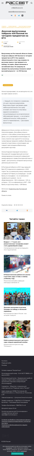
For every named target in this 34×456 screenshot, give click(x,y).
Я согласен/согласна (17, 453)
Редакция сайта (6, 363)
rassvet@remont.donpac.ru (17, 11)
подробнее (9, 448)
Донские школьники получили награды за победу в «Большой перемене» (15, 309)
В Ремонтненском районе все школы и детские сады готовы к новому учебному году (17, 276)
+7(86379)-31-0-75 (17, 8)
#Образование (8, 85)
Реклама (4, 365)
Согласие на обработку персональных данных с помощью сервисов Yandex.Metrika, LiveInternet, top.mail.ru (16, 421)
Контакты (4, 361)
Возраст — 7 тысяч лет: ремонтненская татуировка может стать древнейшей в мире (16, 244)
